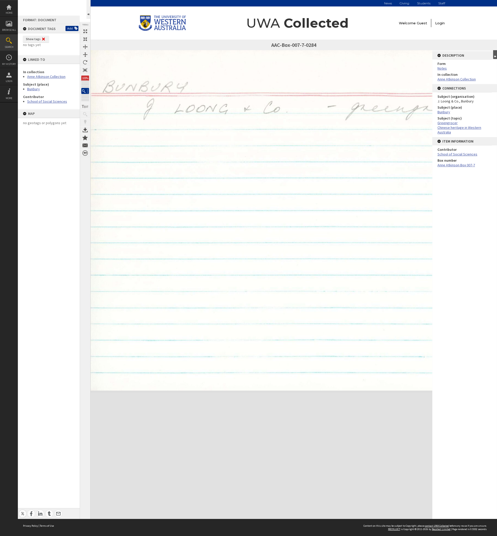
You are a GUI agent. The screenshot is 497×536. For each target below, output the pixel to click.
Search (9, 47)
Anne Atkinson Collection (46, 76)
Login (9, 81)
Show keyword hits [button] (85, 114)
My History (9, 64)
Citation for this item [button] (85, 153)
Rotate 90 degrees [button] (85, 62)
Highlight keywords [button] (85, 122)
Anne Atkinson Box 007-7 (456, 165)
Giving (404, 3)
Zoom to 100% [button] (85, 70)
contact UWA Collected (437, 525)
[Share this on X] (23, 510)
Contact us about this (85, 145)
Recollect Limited (441, 529)
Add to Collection (85, 138)
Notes (442, 68)
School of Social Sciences (47, 101)
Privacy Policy (30, 525)
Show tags (33, 39)
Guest (422, 23)
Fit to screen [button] (85, 39)
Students (423, 3)
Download (85, 130)
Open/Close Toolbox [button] (88, 9)
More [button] (9, 98)
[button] (85, 91)
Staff (441, 3)
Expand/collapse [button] (495, 54)
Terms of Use (47, 525)
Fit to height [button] (85, 54)
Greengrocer (447, 123)
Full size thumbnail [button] (85, 31)
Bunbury (33, 89)
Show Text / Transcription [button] (85, 106)
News (388, 3)
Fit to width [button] (85, 47)
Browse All (9, 30)
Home (9, 12)
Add (70, 28)
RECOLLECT (394, 529)
